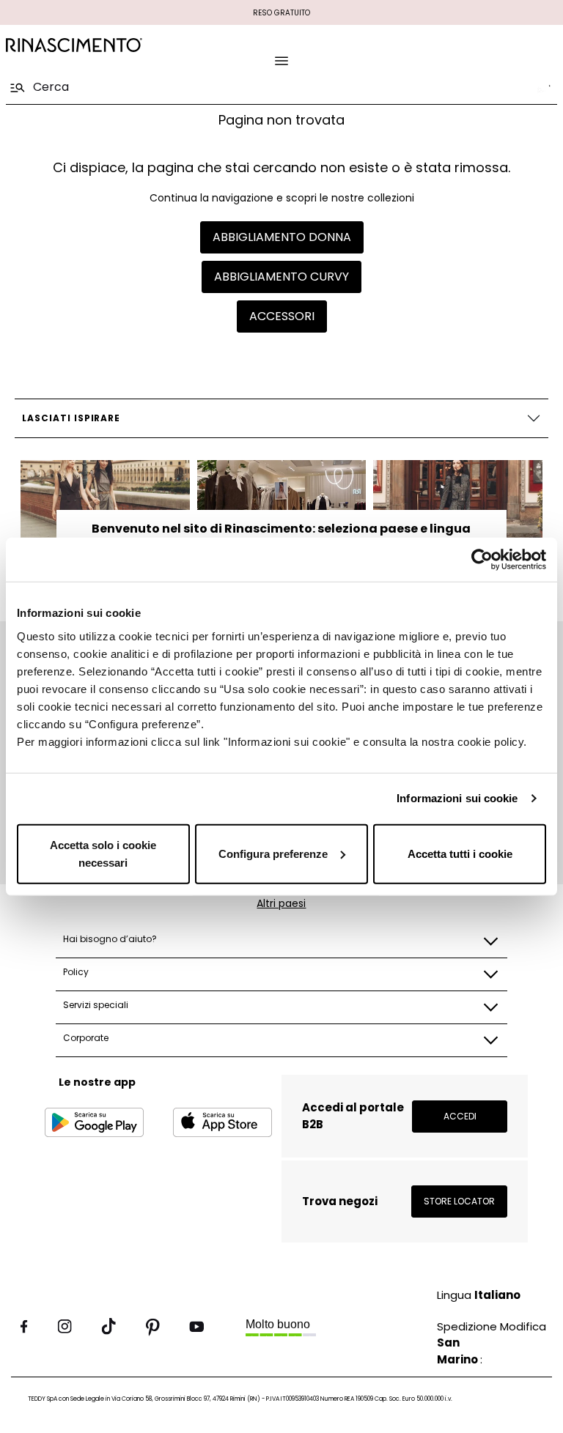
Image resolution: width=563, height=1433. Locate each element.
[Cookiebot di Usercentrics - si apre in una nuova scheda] (482, 560)
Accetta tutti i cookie (460, 853)
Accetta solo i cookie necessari (103, 853)
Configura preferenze (273, 853)
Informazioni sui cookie (457, 798)
